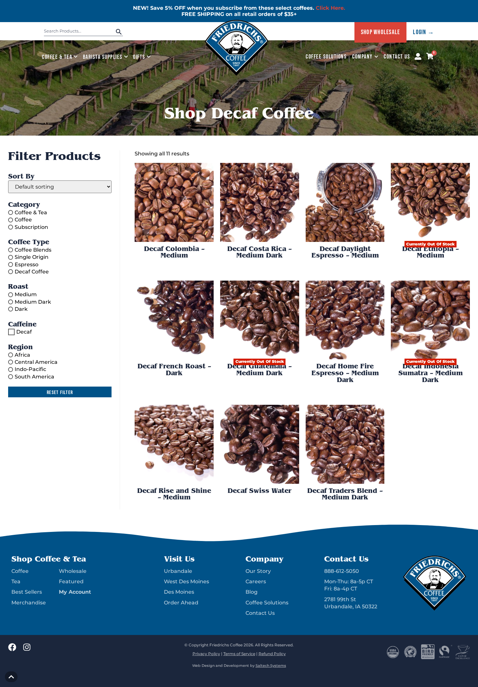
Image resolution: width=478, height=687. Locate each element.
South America (34, 376)
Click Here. (330, 8)
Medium (26, 294)
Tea (15, 581)
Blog (252, 592)
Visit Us (179, 558)
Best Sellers (26, 592)
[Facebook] (12, 647)
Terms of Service (239, 653)
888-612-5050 (341, 571)
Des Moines (179, 592)
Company (362, 56)
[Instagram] (27, 647)
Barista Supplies (103, 57)
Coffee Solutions (326, 56)
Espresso (26, 264)
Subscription (31, 227)
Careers (256, 581)
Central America (36, 362)
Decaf (24, 332)
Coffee (23, 220)
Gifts (139, 57)
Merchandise (28, 603)
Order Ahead (181, 603)
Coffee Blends (33, 250)
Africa (22, 354)
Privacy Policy (206, 653)
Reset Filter (60, 393)
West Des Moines (186, 581)
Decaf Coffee (32, 272)
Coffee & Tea (57, 57)
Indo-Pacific (30, 369)
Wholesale (72, 571)
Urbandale (178, 571)
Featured (71, 581)
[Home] (236, 74)
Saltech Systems (271, 666)
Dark (21, 309)
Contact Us (397, 56)
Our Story (258, 571)
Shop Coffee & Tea (48, 558)
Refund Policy (272, 653)
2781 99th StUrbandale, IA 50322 (350, 603)
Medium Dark (33, 301)
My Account (75, 592)
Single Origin (31, 257)
